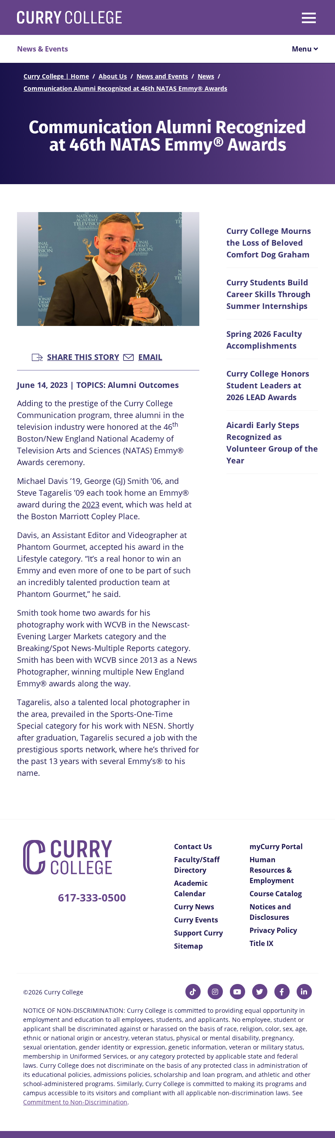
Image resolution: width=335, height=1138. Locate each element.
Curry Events (196, 920)
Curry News (194, 907)
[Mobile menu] (271, 16)
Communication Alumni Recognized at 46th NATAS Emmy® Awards (125, 88)
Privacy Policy (273, 930)
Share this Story (83, 356)
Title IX (261, 943)
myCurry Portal (276, 846)
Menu (303, 49)
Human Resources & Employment (272, 870)
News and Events (162, 76)
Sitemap (188, 946)
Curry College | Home (56, 76)
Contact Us (193, 846)
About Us (113, 76)
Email (150, 356)
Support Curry (198, 933)
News (206, 76)
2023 (90, 504)
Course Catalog (276, 893)
